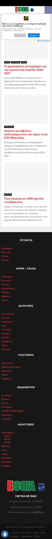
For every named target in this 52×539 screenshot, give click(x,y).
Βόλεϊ (4, 450)
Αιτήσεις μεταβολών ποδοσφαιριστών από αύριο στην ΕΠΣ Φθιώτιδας (26, 134)
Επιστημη (5, 349)
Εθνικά (7, 62)
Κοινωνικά (6, 395)
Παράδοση (6, 379)
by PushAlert (45, 40)
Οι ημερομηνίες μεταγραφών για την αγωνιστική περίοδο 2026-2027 (25, 70)
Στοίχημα (5, 466)
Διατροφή (6, 419)
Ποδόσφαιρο (15, 62)
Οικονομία (6, 330)
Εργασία (5, 337)
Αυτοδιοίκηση (8, 314)
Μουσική (5, 399)
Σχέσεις (5, 403)
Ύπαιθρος (5, 333)
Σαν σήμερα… (7, 407)
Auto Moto (6, 458)
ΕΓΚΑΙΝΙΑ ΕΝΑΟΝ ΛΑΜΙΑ (12, 411)
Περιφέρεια (6, 248)
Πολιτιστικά (7, 363)
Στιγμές (5, 284)
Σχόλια (4, 300)
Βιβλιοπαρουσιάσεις (11, 367)
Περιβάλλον (6, 341)
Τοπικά (24, 62)
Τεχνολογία (6, 415)
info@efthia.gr (37, 512)
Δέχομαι (34, 35)
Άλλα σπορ (6, 462)
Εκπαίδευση (7, 322)
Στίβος (4, 454)
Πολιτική (5, 318)
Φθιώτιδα (8, 194)
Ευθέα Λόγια (7, 277)
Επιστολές (6, 280)
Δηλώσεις (6, 296)
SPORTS (37, 536)
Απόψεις (5, 292)
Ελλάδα (4, 256)
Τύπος (4, 345)
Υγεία (4, 326)
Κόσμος (5, 260)
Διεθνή (7, 442)
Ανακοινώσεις (8, 288)
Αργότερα (20, 35)
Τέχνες (4, 375)
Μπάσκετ (5, 446)
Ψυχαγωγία (6, 371)
